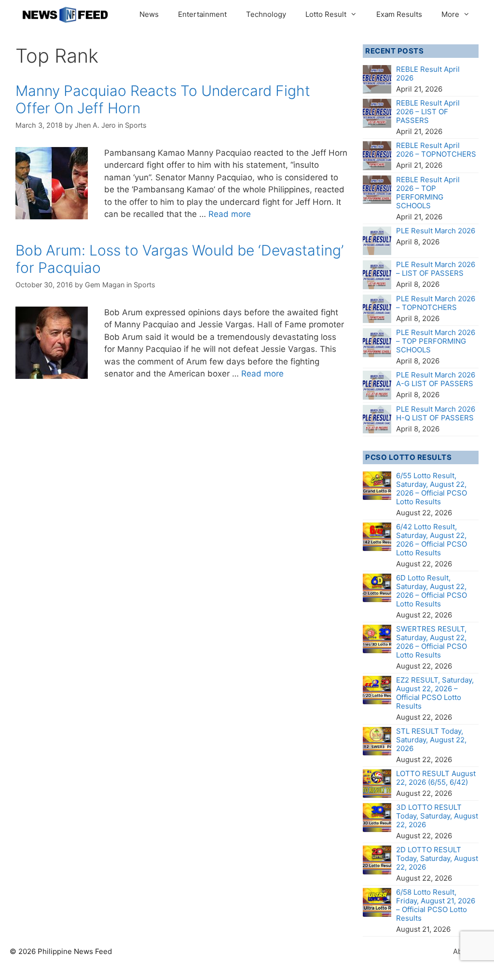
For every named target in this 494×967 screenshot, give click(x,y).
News (149, 14)
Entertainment (202, 14)
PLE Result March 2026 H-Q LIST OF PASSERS (435, 413)
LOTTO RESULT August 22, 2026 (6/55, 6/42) (436, 778)
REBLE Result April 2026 (428, 73)
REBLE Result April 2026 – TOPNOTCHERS (436, 150)
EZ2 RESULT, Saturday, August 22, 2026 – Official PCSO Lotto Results (435, 693)
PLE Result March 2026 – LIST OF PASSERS (435, 269)
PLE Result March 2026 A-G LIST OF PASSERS (435, 379)
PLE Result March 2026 (435, 230)
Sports (136, 125)
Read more (229, 214)
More (450, 14)
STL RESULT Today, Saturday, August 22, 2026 (431, 739)
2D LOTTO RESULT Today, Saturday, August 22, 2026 (437, 858)
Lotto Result (325, 14)
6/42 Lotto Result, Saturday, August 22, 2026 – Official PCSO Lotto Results (431, 539)
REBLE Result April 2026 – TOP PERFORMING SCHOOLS (428, 192)
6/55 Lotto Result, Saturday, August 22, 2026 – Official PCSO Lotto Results (431, 488)
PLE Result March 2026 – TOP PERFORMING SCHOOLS (435, 341)
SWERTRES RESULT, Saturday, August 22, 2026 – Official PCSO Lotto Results (431, 641)
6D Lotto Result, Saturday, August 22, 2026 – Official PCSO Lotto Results (431, 590)
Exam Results (399, 14)
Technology (266, 14)
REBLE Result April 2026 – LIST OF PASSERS (428, 111)
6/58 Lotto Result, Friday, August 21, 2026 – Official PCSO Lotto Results (435, 905)
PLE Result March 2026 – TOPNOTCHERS (435, 303)
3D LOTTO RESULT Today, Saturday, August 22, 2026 (437, 816)
